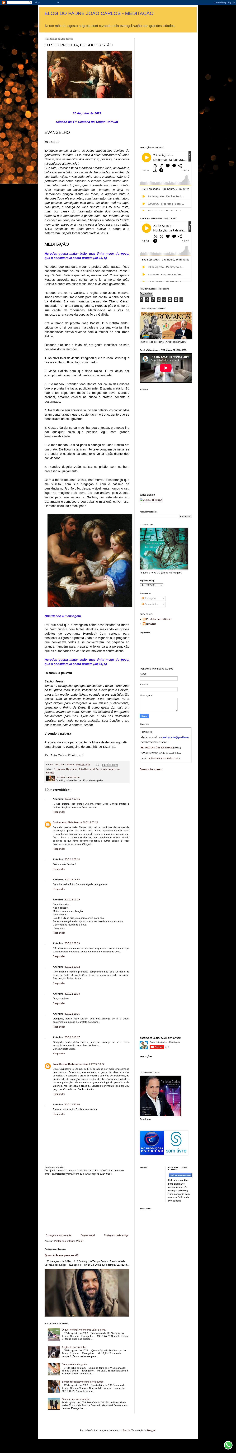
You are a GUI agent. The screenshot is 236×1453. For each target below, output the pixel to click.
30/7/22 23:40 (72, 1104)
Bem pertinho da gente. (75, 1364)
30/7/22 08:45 (72, 879)
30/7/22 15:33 (72, 993)
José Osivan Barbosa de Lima (70, 1064)
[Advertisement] (87, 1204)
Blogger (151, 1430)
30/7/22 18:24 (96, 1064)
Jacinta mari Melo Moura (67, 822)
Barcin (126, 1430)
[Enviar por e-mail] (103, 765)
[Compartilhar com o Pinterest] (116, 765)
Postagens (150, 598)
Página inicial (88, 1235)
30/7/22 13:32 (72, 966)
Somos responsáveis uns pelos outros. (83, 1381)
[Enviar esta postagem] (97, 764)
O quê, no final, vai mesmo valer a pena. (84, 1329)
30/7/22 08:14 (72, 859)
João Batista (85, 769)
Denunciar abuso (151, 769)
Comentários (151, 604)
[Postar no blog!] (106, 765)
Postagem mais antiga (116, 1235)
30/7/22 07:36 (90, 822)
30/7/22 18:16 (72, 1013)
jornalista (151, 623)
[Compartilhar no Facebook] (113, 765)
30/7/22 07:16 (72, 798)
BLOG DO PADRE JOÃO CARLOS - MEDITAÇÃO (99, 13)
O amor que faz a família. (76, 1399)
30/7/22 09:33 (72, 943)
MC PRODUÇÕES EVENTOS (157, 747)
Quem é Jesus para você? (62, 1255)
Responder (59, 811)
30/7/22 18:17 (72, 1037)
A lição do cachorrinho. (74, 1347)
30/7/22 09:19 (72, 899)
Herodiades (71, 769)
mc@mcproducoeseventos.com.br (164, 758)
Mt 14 (95, 769)
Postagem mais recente (58, 1235)
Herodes (60, 769)
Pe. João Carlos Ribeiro (159, 619)
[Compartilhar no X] (110, 765)
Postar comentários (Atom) (68, 1241)
